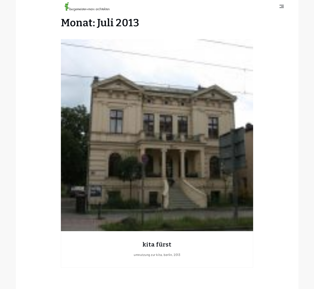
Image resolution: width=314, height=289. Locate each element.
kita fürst (157, 244)
